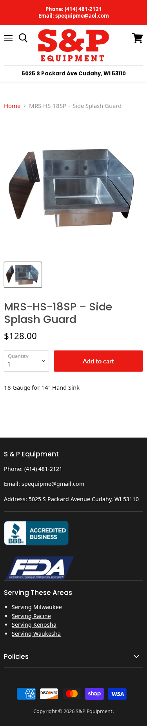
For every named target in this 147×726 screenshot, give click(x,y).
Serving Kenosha (34, 624)
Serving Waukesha (36, 633)
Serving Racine (31, 616)
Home (12, 105)
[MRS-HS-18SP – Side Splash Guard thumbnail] (23, 274)
